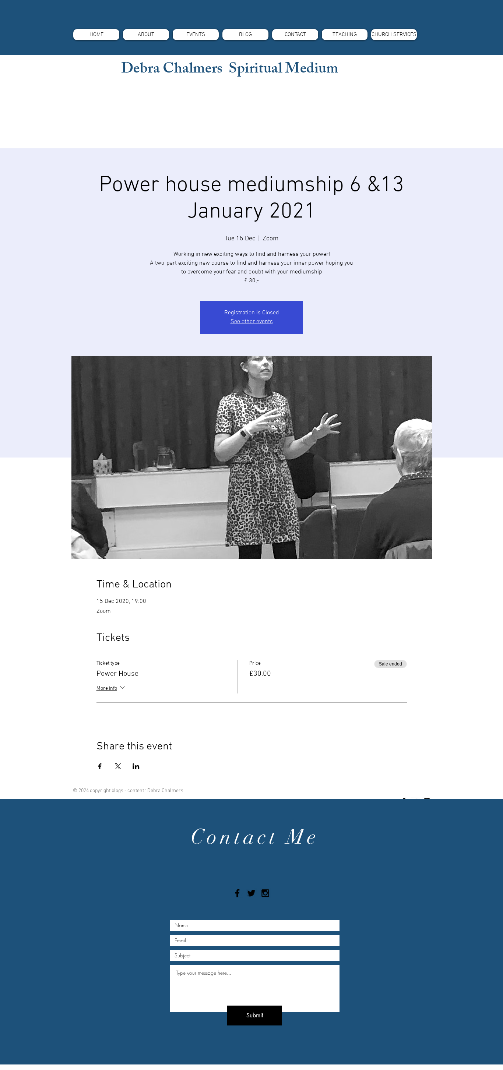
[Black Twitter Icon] (251, 893)
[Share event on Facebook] (99, 766)
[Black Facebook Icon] (237, 893)
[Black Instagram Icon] (265, 893)
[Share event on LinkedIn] (136, 766)
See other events (252, 321)
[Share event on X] (118, 766)
